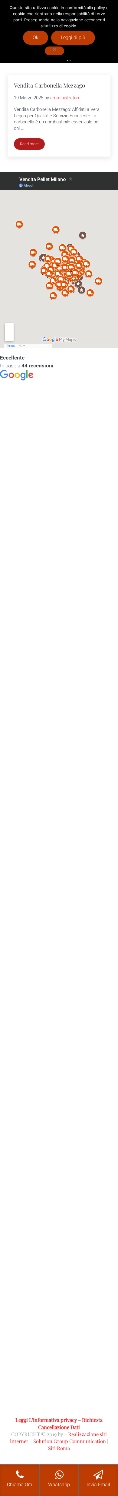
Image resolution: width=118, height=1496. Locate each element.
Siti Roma (59, 1448)
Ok (35, 37)
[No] (54, 50)
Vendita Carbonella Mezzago (49, 85)
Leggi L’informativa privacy (46, 1419)
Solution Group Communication (69, 1441)
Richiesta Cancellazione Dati (70, 1423)
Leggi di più (73, 37)
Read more (32, 145)
